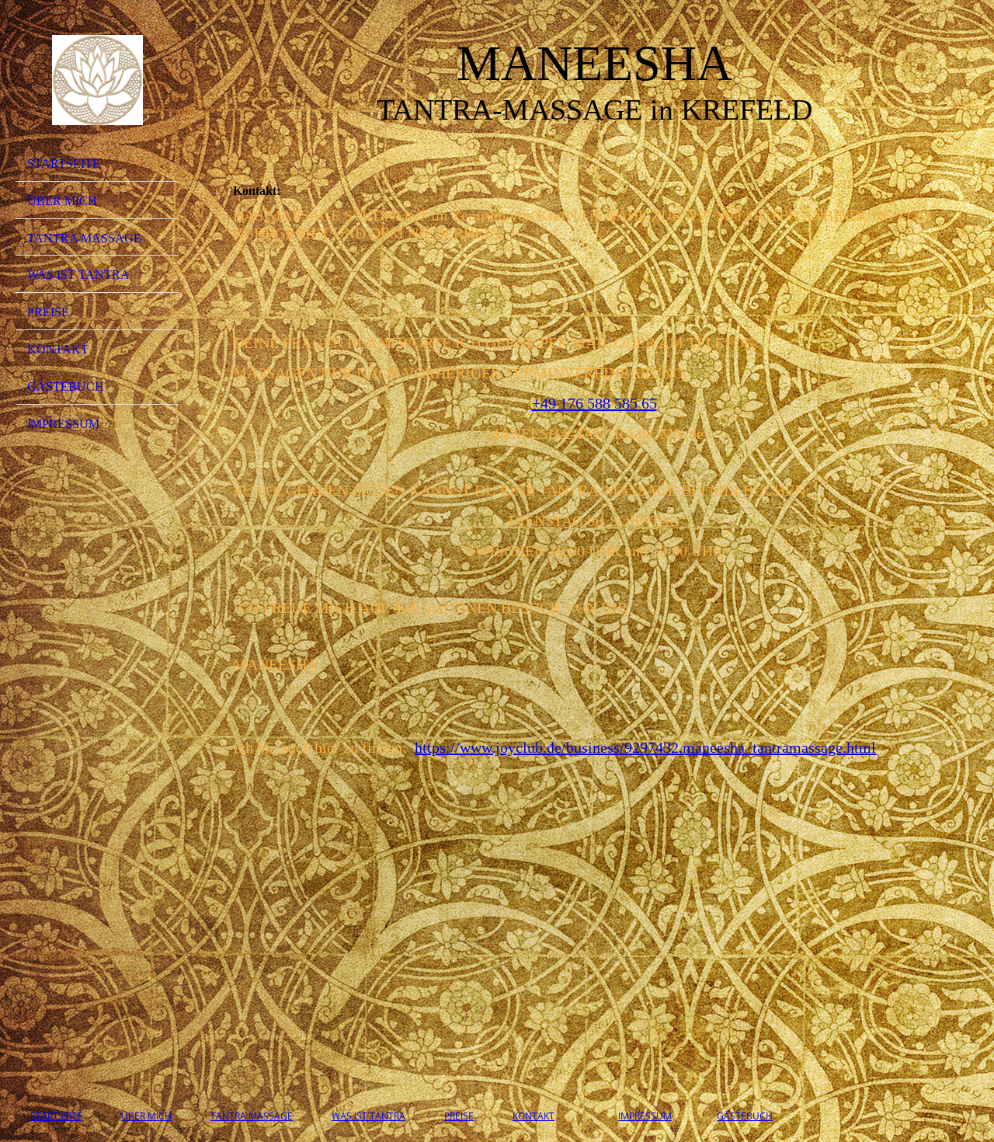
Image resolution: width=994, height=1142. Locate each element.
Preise (459, 1116)
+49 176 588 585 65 (594, 403)
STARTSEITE (63, 163)
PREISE (48, 312)
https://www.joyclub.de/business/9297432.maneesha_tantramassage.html (645, 747)
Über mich (146, 1116)
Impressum (645, 1116)
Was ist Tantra (368, 1116)
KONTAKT (58, 349)
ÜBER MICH (62, 200)
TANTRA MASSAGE (84, 238)
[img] (97, 80)
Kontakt (533, 1116)
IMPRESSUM (63, 423)
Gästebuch (65, 386)
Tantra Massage (251, 1116)
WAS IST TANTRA (78, 274)
